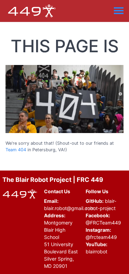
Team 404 (16, 149)
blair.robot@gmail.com (69, 208)
